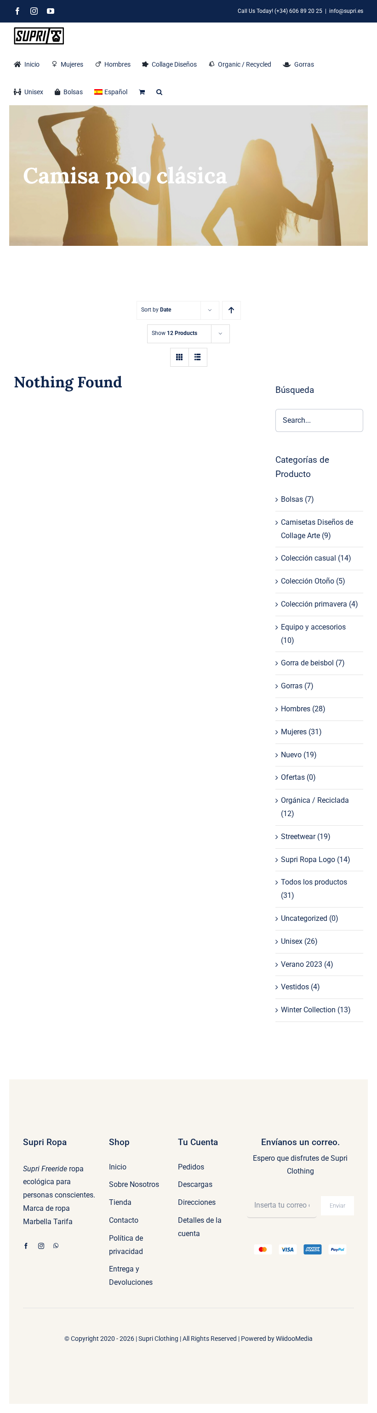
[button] (159, 91)
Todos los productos (314, 882)
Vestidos (295, 986)
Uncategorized (304, 918)
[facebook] (26, 1246)
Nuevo (291, 754)
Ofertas (293, 777)
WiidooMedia (294, 1338)
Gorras (292, 685)
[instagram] (41, 1246)
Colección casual (308, 558)
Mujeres (294, 731)
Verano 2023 (301, 964)
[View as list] (198, 357)
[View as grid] (179, 357)
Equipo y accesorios (313, 627)
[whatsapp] (55, 1246)
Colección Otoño (307, 581)
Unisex (292, 941)
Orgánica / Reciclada (315, 800)
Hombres (295, 708)
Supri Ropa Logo (308, 859)
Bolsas (292, 499)
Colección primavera (314, 604)
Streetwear (298, 836)
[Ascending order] (231, 310)
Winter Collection (308, 1009)
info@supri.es (346, 11)
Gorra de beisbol (307, 662)
